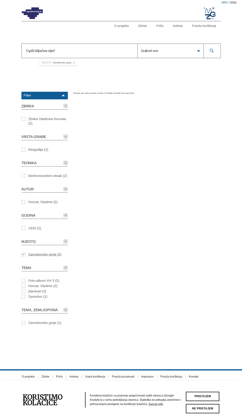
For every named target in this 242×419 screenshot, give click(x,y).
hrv (224, 2)
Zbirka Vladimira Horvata (47, 121)
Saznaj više (155, 404)
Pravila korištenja (204, 26)
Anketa (178, 26)
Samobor (37, 296)
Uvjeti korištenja (95, 376)
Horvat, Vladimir (42, 202)
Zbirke (142, 26)
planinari (37, 291)
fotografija (38, 149)
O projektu (121, 26)
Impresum (147, 376)
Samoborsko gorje (44, 254)
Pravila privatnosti (123, 376)
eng (233, 2)
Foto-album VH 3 (43, 280)
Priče (160, 26)
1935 (34, 228)
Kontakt (193, 376)
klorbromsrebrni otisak (47, 176)
